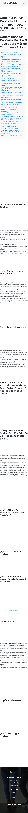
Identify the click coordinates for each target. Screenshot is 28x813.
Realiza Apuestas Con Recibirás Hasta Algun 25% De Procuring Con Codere (11, 88)
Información (4, 77)
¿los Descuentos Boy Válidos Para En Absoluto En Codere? (11, 74)
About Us (14, 795)
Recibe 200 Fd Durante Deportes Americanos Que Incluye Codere (10, 81)
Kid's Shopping (14, 785)
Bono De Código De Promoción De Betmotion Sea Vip (10, 113)
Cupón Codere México (7, 78)
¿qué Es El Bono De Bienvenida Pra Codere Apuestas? (10, 71)
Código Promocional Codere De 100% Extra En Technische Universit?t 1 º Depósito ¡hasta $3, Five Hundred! (11, 66)
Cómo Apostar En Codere (8, 58)
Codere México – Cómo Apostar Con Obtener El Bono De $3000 (11, 122)
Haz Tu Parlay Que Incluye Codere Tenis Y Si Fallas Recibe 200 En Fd (12, 108)
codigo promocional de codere (13, 610)
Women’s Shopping (14, 783)
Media (14, 797)
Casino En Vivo (5, 111)
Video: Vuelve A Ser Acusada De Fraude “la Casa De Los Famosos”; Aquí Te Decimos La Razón (12, 61)
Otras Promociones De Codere (10, 53)
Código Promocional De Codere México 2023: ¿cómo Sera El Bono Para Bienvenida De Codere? (12, 104)
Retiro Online (4, 137)
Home (14, 792)
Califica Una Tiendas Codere (9, 125)
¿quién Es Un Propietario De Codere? (11, 135)
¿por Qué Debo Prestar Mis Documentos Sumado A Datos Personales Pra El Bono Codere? (10, 128)
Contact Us (14, 800)
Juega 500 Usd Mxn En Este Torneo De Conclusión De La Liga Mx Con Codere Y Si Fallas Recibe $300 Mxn (12, 118)
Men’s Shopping (14, 780)
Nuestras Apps (5, 90)
